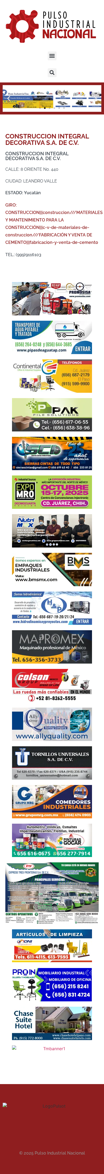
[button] (52, 55)
